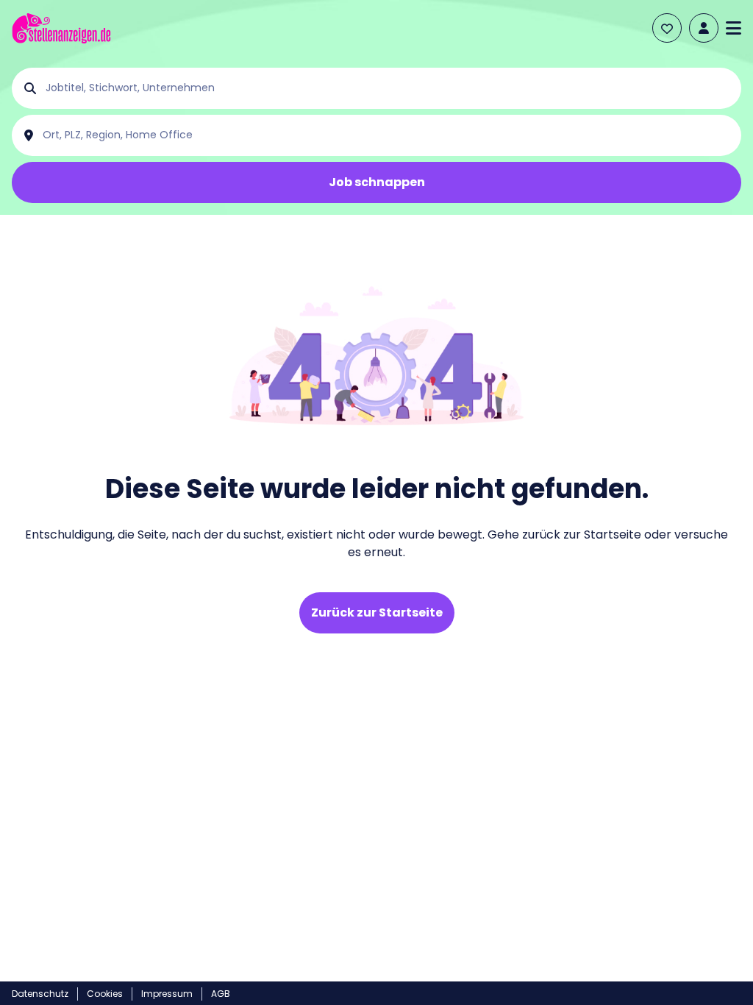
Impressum (167, 993)
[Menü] (733, 28)
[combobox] (388, 88)
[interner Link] (61, 28)
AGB (220, 993)
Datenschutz (40, 993)
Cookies (105, 993)
